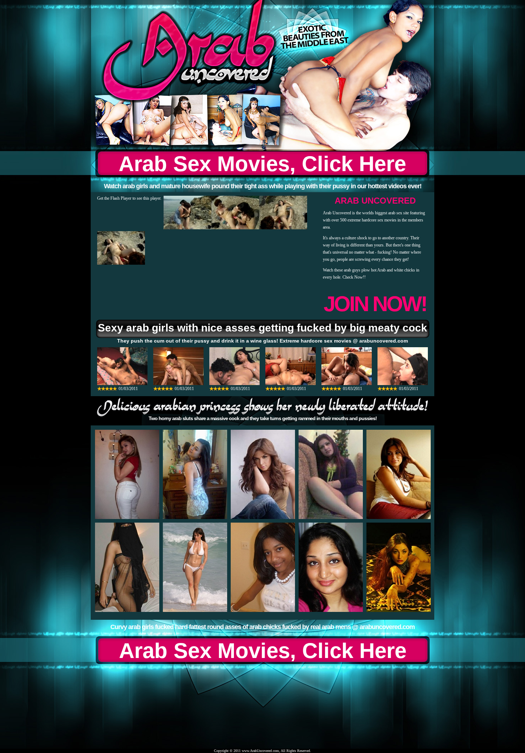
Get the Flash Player (114, 198)
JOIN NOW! (375, 304)
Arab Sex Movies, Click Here (262, 164)
